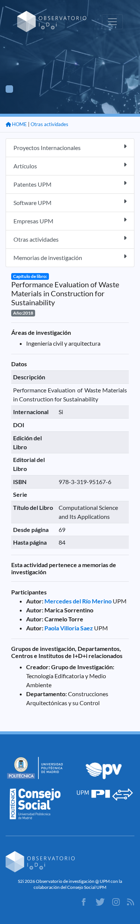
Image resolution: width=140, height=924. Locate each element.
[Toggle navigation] (112, 21)
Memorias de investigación (47, 257)
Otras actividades (49, 124)
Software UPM (32, 202)
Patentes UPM (32, 184)
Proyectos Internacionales (47, 147)
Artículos (25, 165)
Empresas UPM (33, 220)
